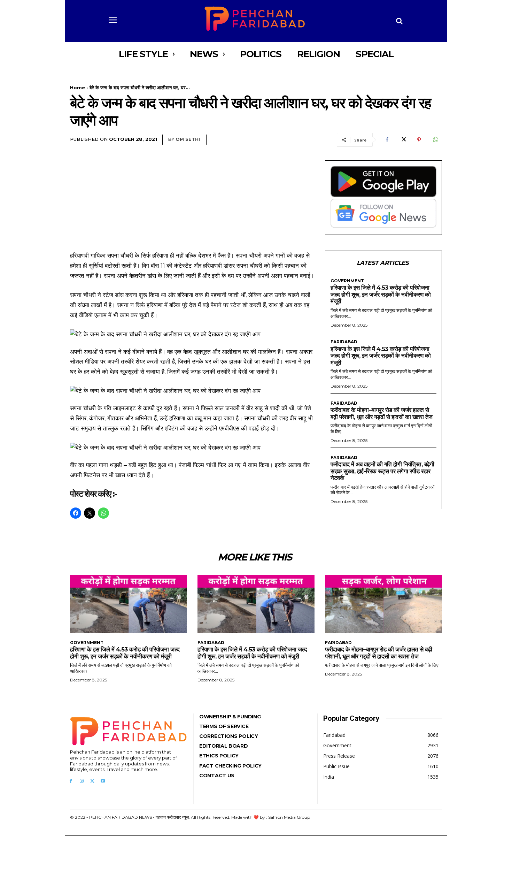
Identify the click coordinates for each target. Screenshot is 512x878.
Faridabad (344, 341)
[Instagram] (81, 781)
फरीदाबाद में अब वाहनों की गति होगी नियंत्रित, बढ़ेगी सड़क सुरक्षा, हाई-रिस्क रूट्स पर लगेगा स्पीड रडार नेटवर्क (382, 471)
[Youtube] (103, 781)
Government (347, 280)
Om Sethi (188, 139)
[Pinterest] (419, 140)
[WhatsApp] (435, 140)
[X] (403, 140)
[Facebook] (387, 140)
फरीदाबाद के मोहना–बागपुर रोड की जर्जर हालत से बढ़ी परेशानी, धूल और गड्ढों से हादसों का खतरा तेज (382, 413)
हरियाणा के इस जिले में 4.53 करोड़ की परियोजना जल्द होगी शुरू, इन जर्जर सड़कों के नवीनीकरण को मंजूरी (380, 294)
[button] (399, 21)
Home (77, 87)
